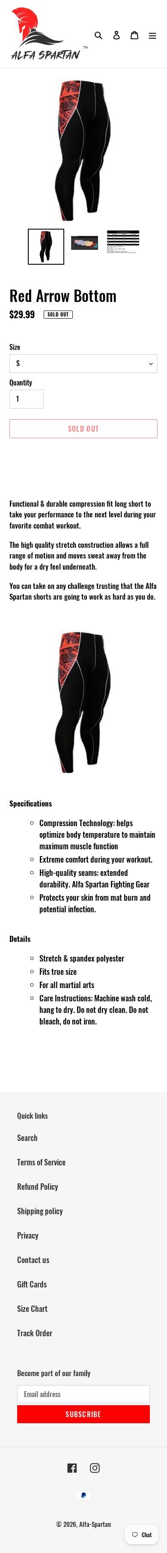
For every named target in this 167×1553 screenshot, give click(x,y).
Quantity (20, 382)
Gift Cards (32, 1284)
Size (14, 347)
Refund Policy (37, 1186)
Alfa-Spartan (95, 1524)
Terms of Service (41, 1162)
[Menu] (152, 34)
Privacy (28, 1235)
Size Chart (32, 1308)
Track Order (34, 1332)
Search (27, 1137)
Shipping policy (40, 1210)
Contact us (33, 1259)
